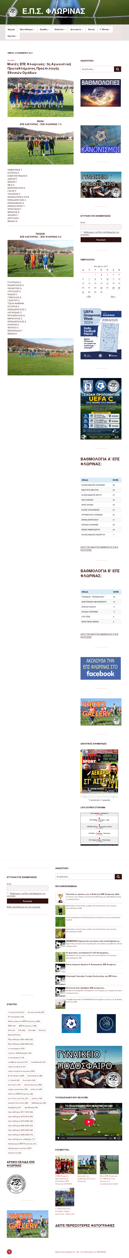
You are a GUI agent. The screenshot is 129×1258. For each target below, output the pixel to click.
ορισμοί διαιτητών (18, 1103)
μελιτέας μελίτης (18, 1098)
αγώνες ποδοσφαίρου (19, 1053)
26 (119, 287)
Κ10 (11, 1030)
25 (113, 287)
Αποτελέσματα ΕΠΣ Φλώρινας (24, 1021)
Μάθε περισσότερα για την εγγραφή (23, 907)
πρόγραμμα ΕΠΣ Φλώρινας (22, 1143)
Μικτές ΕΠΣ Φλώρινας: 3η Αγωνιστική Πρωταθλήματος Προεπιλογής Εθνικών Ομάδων (39, 68)
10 (107, 279)
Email (82, 222)
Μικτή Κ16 (14, 1035)
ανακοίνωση (38, 1062)
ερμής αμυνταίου (18, 1089)
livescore (115, 845)
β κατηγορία (35, 1075)
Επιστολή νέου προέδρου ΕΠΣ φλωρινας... (85, 988)
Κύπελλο (59, 29)
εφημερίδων (106, 800)
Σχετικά (11, 36)
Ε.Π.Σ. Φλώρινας (53, 10)
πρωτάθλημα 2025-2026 (20, 1134)
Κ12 (21, 1030)
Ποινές (91, 29)
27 (83, 292)
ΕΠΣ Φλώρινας (28, 1025)
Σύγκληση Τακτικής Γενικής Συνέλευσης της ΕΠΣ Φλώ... (92, 976)
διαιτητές (14, 1084)
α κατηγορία (16, 1057)
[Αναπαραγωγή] (58, 1138)
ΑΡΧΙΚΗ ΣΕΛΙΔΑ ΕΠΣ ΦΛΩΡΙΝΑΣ (21, 1164)
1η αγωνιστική (16, 1012)
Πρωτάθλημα (26, 29)
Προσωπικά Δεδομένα (65, 1252)
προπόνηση (31, 1107)
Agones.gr (109, 845)
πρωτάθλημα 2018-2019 (20, 1116)
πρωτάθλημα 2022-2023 (20, 1125)
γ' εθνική (14, 1080)
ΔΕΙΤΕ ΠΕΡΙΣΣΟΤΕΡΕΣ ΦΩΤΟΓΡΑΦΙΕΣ (85, 1225)
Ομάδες (43, 29)
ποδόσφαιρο (38, 1103)
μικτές (37, 1098)
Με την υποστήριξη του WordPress (91, 1252)
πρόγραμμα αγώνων (20, 1148)
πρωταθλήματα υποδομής (21, 1139)
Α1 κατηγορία (16, 1016)
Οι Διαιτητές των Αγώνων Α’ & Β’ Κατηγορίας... (88, 952)
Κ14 (32, 1030)
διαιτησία (29, 1080)
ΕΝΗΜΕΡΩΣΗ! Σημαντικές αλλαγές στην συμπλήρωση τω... (93, 941)
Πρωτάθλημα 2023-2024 (20, 1044)
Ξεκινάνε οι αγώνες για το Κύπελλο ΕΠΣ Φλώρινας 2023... (93, 894)
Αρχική (11, 29)
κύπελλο (36, 1089)
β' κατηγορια (16, 1075)
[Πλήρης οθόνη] (119, 1138)
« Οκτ (88, 296)
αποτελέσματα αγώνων (21, 1071)
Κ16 (42, 1030)
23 (101, 287)
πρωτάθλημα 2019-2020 (20, 1121)
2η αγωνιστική (36, 1012)
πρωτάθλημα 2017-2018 (20, 1112)
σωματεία (14, 1152)
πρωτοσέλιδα (95, 800)
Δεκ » (113, 296)
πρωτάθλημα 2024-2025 (20, 1130)
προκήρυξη (14, 1107)
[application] (88, 1122)
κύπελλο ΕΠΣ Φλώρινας (20, 1093)
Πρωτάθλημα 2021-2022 (20, 1039)
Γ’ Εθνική (104, 29)
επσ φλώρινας (33, 1084)
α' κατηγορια (16, 1048)
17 (107, 283)
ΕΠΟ (12, 1025)
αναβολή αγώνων (18, 1062)
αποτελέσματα (17, 1066)
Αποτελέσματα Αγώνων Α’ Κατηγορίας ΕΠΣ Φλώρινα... (91, 964)
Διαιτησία (76, 29)
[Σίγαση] (115, 1138)
